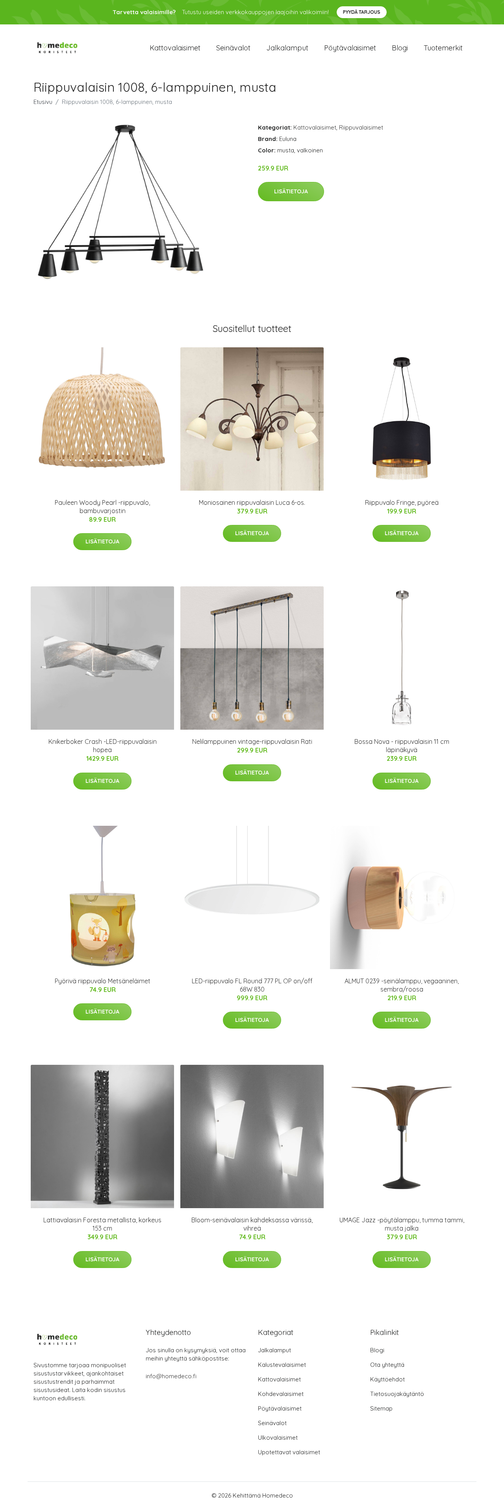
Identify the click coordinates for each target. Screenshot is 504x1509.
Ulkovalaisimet (278, 1437)
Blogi (400, 47)
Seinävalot (233, 47)
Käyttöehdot (387, 1379)
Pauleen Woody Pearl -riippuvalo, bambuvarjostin (102, 507)
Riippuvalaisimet (361, 127)
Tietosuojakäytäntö (397, 1394)
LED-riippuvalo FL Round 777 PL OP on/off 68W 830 (252, 985)
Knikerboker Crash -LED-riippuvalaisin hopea (102, 746)
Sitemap (381, 1408)
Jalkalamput (287, 47)
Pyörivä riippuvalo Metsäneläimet (102, 981)
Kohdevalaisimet (281, 1394)
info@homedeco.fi (171, 1376)
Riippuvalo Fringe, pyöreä (402, 502)
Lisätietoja (291, 191)
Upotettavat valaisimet (289, 1452)
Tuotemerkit (443, 47)
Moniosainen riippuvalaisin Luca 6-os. (252, 502)
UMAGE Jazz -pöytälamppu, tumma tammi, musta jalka (401, 1224)
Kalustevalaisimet (282, 1364)
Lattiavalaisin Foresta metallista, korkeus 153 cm (102, 1224)
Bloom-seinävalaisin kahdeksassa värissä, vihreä (252, 1224)
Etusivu (42, 102)
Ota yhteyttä (387, 1364)
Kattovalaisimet (175, 47)
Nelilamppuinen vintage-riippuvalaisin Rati (252, 741)
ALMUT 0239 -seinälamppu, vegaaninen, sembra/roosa (402, 985)
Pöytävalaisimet (350, 47)
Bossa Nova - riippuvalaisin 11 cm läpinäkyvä (401, 746)
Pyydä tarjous (361, 12)
